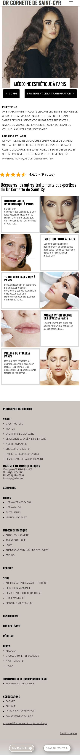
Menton (10, 429)
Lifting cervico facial (18, 502)
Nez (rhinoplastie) (16, 444)
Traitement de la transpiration (49, 93)
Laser (9, 545)
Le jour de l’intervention (21, 711)
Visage (7, 419)
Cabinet (10, 701)
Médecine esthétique (15, 530)
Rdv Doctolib (20, 748)
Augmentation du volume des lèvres (27, 550)
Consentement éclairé (19, 716)
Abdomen (11, 651)
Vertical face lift (16, 517)
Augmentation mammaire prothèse (26, 583)
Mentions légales (68, 733)
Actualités (9, 488)
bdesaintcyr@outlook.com (13, 478)
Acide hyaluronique (17, 535)
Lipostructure (14, 423)
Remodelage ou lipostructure (23, 593)
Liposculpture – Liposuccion (22, 656)
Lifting (7, 498)
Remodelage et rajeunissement (24, 459)
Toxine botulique (15, 540)
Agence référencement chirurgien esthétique (25, 723)
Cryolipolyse (10, 616)
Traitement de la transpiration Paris (25, 679)
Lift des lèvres (11, 626)
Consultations (11, 696)
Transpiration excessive (20, 683)
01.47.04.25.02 (55, 748)
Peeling (10, 555)
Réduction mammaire (18, 588)
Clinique (10, 706)
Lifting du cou (14, 507)
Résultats (8, 636)
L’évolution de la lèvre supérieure (26, 439)
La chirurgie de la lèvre (20, 434)
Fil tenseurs (13, 512)
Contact (8, 568)
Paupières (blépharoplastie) (22, 454)
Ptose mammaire (15, 598)
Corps (13, 93)
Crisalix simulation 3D (19, 603)
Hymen (10, 666)
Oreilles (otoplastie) (18, 449)
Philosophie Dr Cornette (17, 409)
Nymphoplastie (14, 661)
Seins (6, 578)
